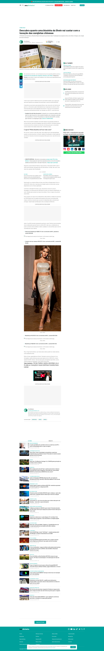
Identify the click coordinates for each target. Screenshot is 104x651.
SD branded (70, 639)
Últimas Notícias (49, 5)
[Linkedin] (74, 629)
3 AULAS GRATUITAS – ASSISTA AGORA (63, 1)
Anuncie (21, 641)
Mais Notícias (40, 622)
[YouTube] (71, 629)
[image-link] (24, 445)
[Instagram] (69, 629)
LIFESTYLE (73, 5)
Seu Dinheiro (27, 41)
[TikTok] (77, 629)
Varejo (45, 419)
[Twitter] (82, 629)
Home (21, 633)
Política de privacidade (24, 644)
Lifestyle (38, 644)
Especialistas (22, 639)
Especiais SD (38, 639)
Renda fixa (70, 636)
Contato (70, 641)
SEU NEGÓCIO (67, 5)
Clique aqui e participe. (52, 162)
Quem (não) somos (56, 641)
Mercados (34, 419)
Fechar (73, 647)
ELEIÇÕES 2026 (58, 5)
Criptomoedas (71, 633)
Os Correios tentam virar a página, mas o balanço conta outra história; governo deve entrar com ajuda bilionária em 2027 (33, 177)
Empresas (22, 636)
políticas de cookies (51, 647)
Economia (54, 636)
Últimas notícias (39, 633)
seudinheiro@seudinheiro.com (33, 410)
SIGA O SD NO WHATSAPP (74, 152)
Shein (40, 419)
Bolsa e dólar (55, 633)
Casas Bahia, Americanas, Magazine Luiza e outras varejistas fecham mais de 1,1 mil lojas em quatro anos (52, 177)
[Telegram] (79, 629)
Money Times (38, 641)
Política (37, 636)
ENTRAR (82, 5)
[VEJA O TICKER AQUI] (47, 118)
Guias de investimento (57, 639)
